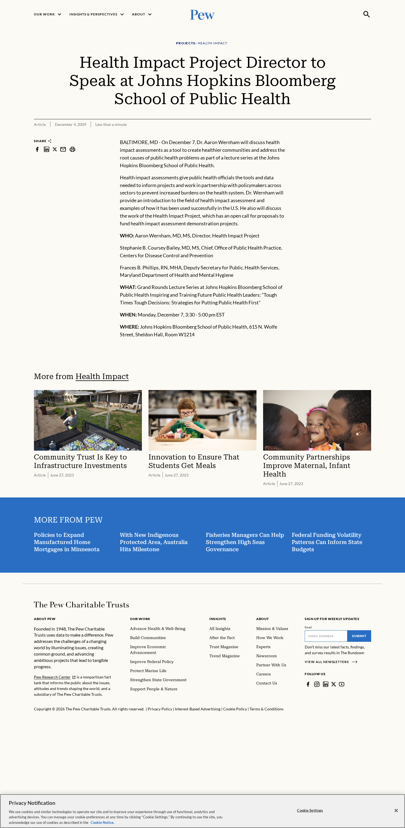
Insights (217, 619)
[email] (63, 149)
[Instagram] (317, 684)
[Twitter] (333, 684)
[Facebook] (308, 684)
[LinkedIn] (325, 684)
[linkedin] (46, 149)
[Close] (396, 811)
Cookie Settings (310, 810)
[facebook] (37, 149)
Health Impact (102, 376)
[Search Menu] (366, 14)
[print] (72, 149)
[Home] (81, 605)
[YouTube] (341, 684)
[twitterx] (55, 149)
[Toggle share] (367, 134)
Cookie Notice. (102, 822)
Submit (359, 636)
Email (308, 627)
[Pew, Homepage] (202, 14)
